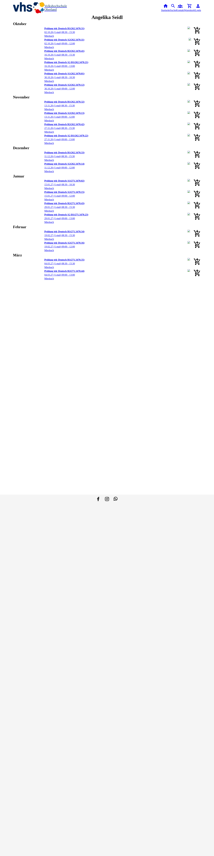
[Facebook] (98, 499)
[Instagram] (107, 499)
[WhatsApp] (115, 499)
